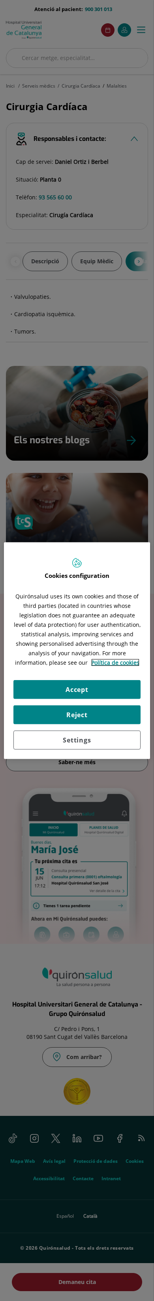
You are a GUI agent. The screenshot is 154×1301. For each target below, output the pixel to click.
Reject (77, 714)
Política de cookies (115, 662)
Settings (77, 739)
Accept (77, 689)
